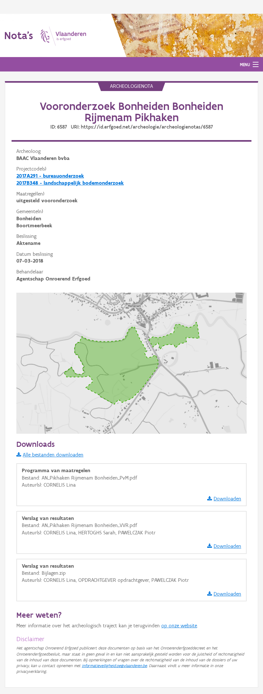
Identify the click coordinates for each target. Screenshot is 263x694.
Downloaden (227, 499)
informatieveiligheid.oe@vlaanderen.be (114, 665)
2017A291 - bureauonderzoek (50, 176)
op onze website (179, 626)
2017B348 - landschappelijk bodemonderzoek (70, 183)
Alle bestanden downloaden (53, 455)
